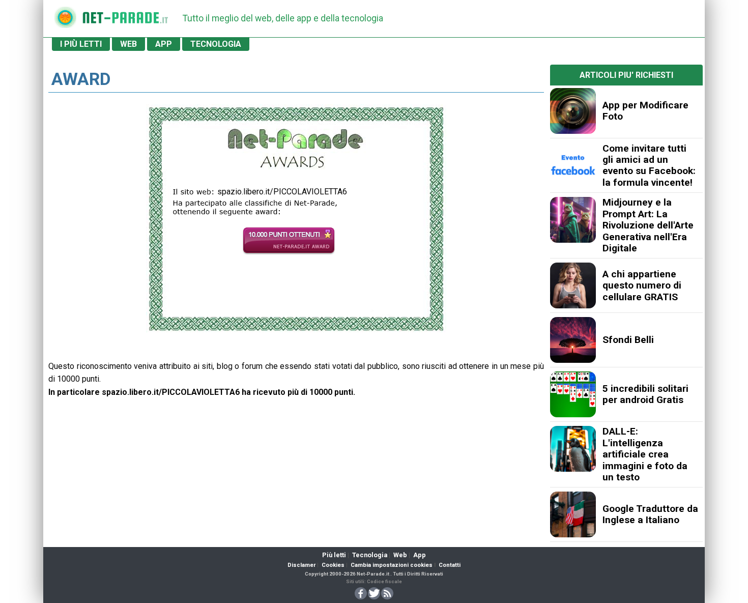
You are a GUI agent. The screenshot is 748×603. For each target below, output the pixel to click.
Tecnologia (369, 555)
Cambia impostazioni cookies (392, 565)
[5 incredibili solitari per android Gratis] (573, 394)
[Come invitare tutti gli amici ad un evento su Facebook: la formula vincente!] (573, 165)
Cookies (333, 565)
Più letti (334, 555)
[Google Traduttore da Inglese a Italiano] (573, 514)
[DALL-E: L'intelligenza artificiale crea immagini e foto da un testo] (573, 449)
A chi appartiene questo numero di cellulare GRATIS (641, 285)
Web (400, 555)
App (419, 555)
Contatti (450, 565)
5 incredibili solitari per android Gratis (645, 394)
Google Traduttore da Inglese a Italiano (650, 514)
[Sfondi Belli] (573, 340)
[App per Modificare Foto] (573, 111)
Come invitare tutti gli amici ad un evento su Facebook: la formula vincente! (649, 165)
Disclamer (301, 565)
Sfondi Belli (628, 340)
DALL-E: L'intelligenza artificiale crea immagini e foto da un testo (644, 454)
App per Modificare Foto (645, 110)
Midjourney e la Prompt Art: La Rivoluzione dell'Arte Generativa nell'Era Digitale (648, 225)
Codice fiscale (384, 581)
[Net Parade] (65, 20)
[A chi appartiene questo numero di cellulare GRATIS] (573, 285)
